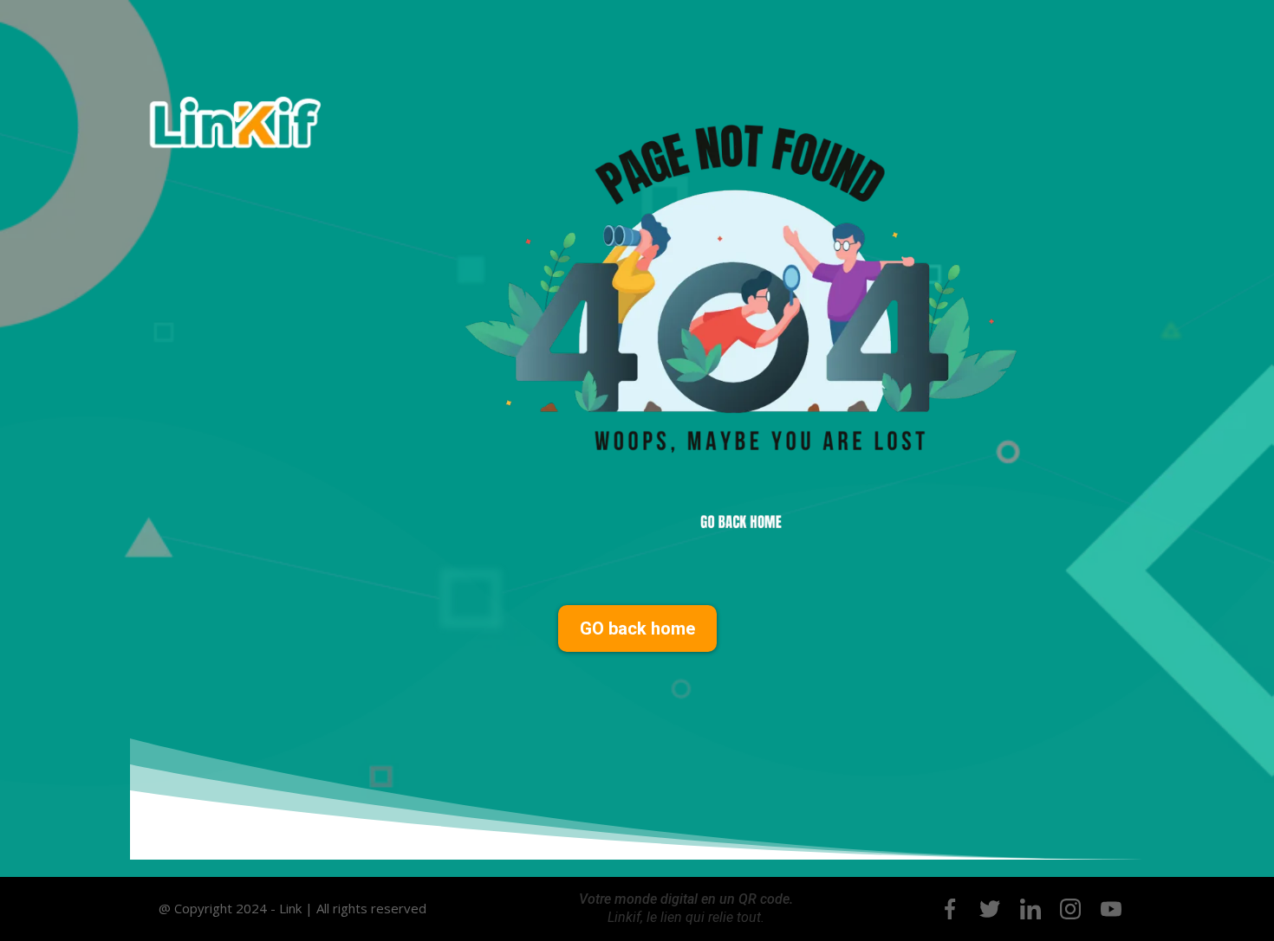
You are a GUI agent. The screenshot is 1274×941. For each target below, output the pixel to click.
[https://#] (950, 909)
